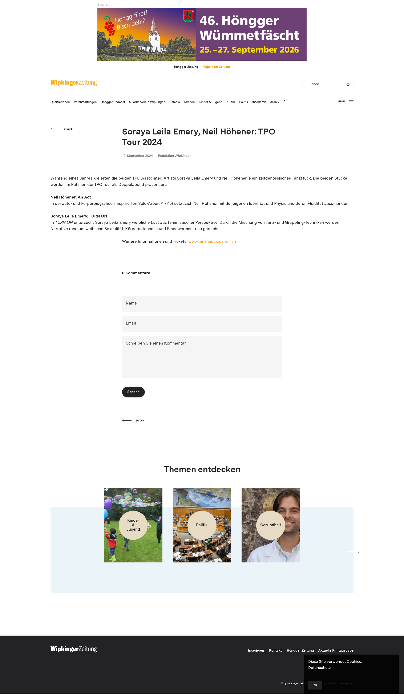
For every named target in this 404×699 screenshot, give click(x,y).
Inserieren (256, 650)
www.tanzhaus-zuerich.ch (212, 242)
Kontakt (275, 650)
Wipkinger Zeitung (216, 67)
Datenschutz (319, 668)
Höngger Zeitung (186, 67)
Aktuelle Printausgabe (336, 650)
